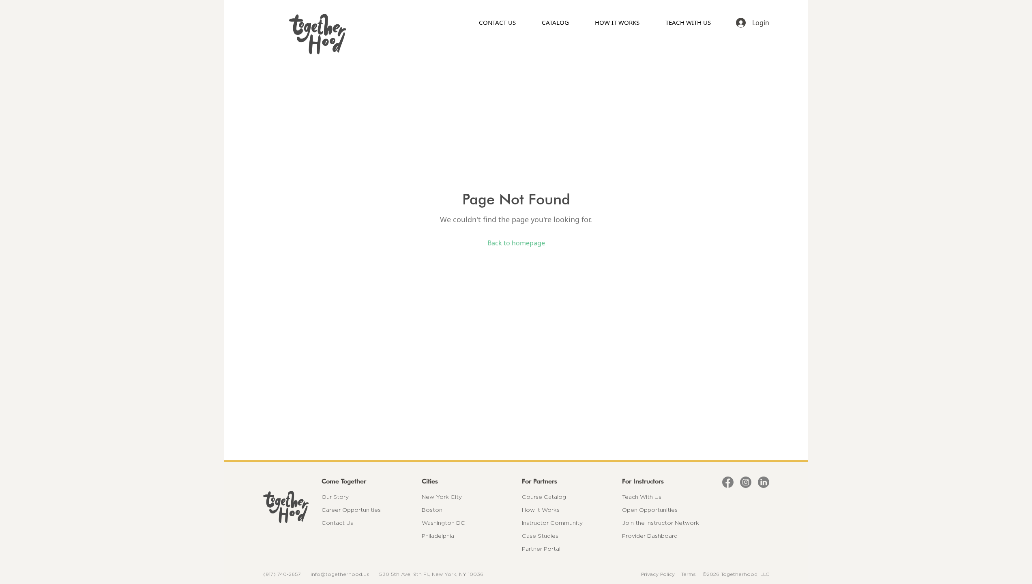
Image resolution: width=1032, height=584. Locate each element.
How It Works (541, 510)
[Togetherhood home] (286, 507)
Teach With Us (641, 497)
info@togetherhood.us (340, 574)
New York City (442, 497)
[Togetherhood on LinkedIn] (763, 482)
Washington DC (443, 523)
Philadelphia (438, 535)
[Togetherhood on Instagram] (745, 482)
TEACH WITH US (688, 22)
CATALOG (555, 22)
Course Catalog (544, 497)
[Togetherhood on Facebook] (728, 482)
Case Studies (540, 535)
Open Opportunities (650, 510)
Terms (688, 574)
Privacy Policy (658, 574)
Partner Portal (541, 548)
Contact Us (337, 523)
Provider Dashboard (650, 535)
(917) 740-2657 (282, 574)
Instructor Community (552, 523)
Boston (432, 510)
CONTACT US (497, 22)
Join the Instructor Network (660, 523)
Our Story (335, 497)
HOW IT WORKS (617, 22)
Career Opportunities (351, 510)
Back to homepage (516, 242)
